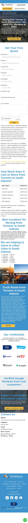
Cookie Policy (4, 507)
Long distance (5, 484)
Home (5, 481)
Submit (14, 122)
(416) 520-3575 (21, 5)
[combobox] (14, 93)
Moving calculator (11, 488)
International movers (15, 484)
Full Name (4, 73)
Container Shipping (11, 486)
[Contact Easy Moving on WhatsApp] (25, 520)
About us (19, 488)
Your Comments (5, 103)
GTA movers (21, 481)
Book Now (8, 325)
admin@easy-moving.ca (6, 429)
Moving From (4, 54)
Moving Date (4, 85)
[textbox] (3, 94)
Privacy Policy (11, 507)
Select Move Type (5, 91)
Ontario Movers (12, 481)
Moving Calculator (20, 8)
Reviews (24, 484)
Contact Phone (4, 66)
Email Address (4, 79)
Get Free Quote (7, 8)
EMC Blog (19, 486)
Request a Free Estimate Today (14, 408)
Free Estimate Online (14, 39)
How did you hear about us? (8, 97)
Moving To (3, 60)
